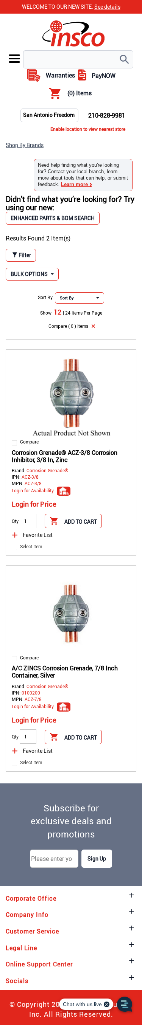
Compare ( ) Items (68, 326)
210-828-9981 (106, 115)
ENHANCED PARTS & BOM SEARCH (53, 218)
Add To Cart (80, 521)
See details (107, 6)
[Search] (124, 59)
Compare (29, 442)
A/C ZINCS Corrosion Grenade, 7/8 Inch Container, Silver (65, 671)
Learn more (76, 184)
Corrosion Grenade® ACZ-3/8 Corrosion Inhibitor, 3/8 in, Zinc (64, 456)
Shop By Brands (25, 145)
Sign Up (96, 858)
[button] (32, 274)
